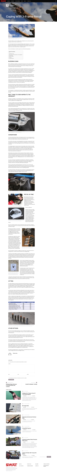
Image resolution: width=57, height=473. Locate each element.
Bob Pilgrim (24, 419)
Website (28, 374)
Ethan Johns (8, 19)
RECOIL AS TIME (11, 56)
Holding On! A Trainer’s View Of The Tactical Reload (28, 394)
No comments (32, 419)
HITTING (10, 57)
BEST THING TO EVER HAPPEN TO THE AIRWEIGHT (15, 54)
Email (18, 374)
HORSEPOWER (11, 55)
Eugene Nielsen (24, 429)
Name (9, 374)
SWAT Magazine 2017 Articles (46, 466)
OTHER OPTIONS (11, 58)
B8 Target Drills (25, 405)
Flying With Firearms (26, 428)
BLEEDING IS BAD (11, 53)
